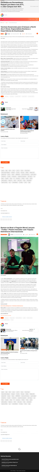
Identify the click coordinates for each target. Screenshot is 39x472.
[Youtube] (11, 221)
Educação (22, 174)
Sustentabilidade (15, 184)
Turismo (25, 184)
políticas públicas (4, 182)
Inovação (8, 178)
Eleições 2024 (32, 174)
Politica (27, 180)
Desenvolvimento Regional (6, 174)
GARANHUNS (18, 176)
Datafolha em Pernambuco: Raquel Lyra (10, 464)
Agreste (3, 172)
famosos (9, 176)
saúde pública (29, 182)
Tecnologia (21, 184)
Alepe (6, 172)
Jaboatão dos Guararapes (22, 178)
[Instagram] (8, 221)
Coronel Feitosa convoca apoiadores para (10, 461)
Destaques (6, 98)
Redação (12, 236)
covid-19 (17, 172)
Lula (34, 178)
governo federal (33, 176)
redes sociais (20, 182)
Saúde (7, 24)
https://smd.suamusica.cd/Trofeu (6, 317)
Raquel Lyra (10, 182)
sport (10, 184)
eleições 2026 (4, 176)
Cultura (22, 172)
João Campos (30, 178)
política (31, 180)
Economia (17, 174)
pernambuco (18, 180)
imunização (12, 98)
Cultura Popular (27, 172)
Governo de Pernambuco (25, 176)
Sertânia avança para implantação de (9, 467)
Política (3, 350)
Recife (15, 182)
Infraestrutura (4, 178)
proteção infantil (17, 98)
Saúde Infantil (24, 98)
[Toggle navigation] (2, 21)
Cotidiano (3, 130)
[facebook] (29, 21)
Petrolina (23, 180)
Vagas (29, 184)
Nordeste (6, 180)
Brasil (10, 172)
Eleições (27, 174)
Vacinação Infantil (31, 98)
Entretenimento (3, 236)
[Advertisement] (19, 195)
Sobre (2, 210)
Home (3, 24)
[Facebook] (1, 221)
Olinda (11, 180)
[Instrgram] (32, 21)
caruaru (13, 172)
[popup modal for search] (36, 21)
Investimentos (14, 178)
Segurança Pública (4, 184)
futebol (13, 176)
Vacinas (3, 100)
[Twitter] (30, 21)
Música (3, 180)
